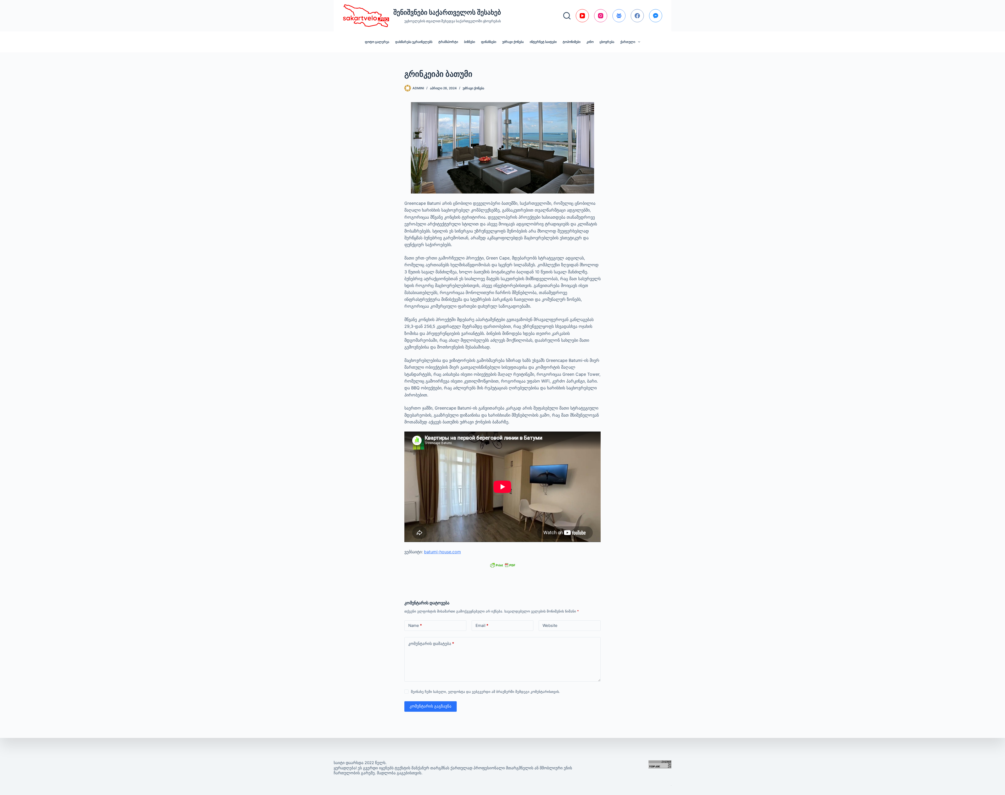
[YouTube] (582, 15)
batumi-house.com (442, 551)
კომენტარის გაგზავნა (430, 706)
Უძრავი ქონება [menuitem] (513, 42)
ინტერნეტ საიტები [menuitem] (543, 42)
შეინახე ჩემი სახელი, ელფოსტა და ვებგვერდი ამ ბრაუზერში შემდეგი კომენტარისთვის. (485, 691)
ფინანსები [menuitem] (488, 42)
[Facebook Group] (619, 15)
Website (550, 625)
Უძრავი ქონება (473, 88)
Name (415, 625)
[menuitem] (630, 41)
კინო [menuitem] (590, 42)
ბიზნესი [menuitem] (469, 42)
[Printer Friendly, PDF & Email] (502, 565)
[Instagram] (600, 15)
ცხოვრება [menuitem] (607, 42)
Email (482, 625)
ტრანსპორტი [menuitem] (448, 42)
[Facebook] (637, 15)
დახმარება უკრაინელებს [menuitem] (413, 42)
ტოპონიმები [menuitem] (571, 42)
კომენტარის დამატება (431, 643)
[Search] (567, 15)
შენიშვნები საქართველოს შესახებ (447, 12)
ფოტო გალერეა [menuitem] (377, 42)
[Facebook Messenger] (655, 15)
